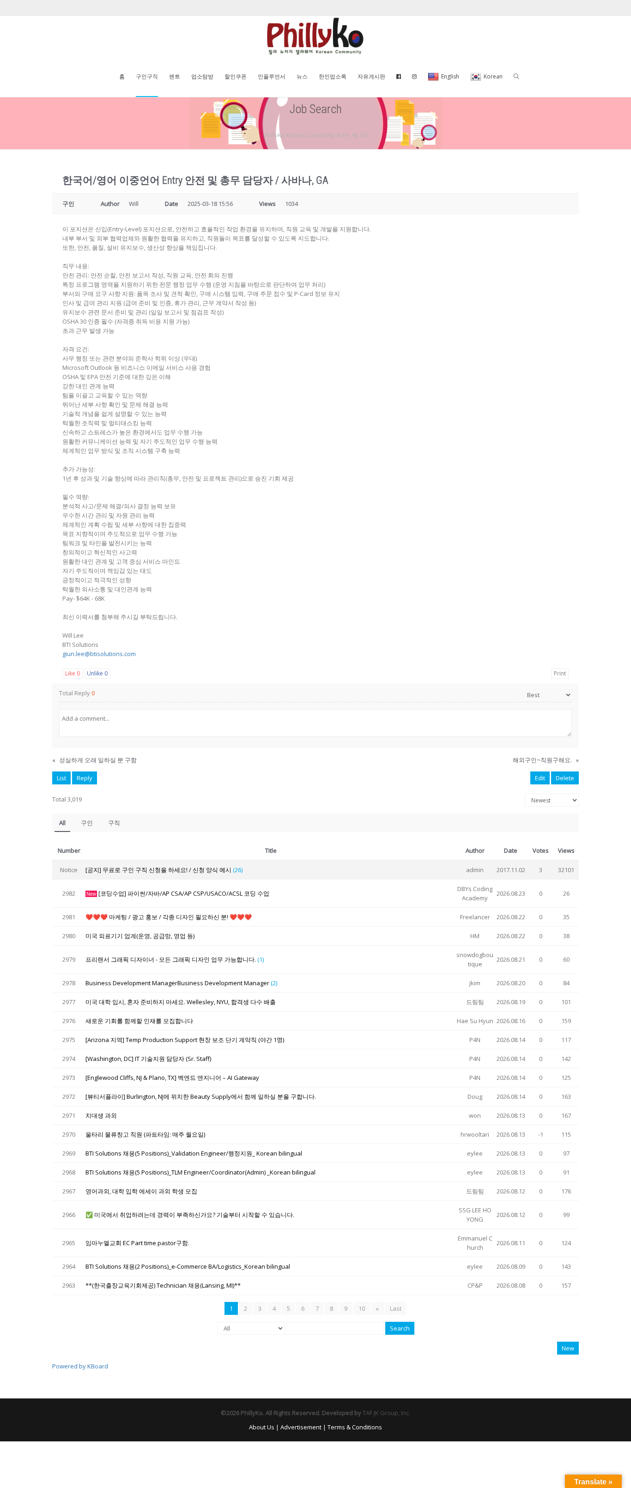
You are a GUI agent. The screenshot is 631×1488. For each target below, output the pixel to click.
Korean (493, 76)
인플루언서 (271, 76)
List (61, 778)
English (450, 76)
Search (400, 1328)
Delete (565, 778)
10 (361, 1308)
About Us (261, 1427)
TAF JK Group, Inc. (386, 1413)
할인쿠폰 (235, 76)
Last (395, 1308)
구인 (87, 823)
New (568, 1348)
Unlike (97, 673)
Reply (84, 778)
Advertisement (301, 1427)
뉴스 (302, 76)
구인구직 (147, 76)
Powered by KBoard (80, 1366)
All (62, 823)
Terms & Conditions (355, 1427)
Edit (540, 778)
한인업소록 (332, 76)
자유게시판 (371, 76)
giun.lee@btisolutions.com (99, 654)
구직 (114, 823)
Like (72, 673)
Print (560, 673)
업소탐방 (202, 76)
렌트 (174, 76)
